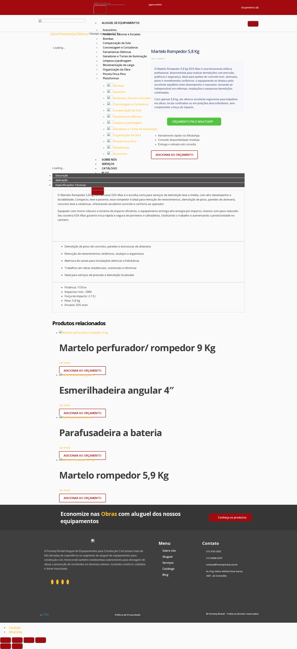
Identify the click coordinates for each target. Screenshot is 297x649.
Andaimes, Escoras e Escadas (121, 34)
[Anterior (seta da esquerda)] (5, 646)
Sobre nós (109, 159)
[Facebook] (52, 582)
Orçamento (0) (249, 7)
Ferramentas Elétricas (74, 34)
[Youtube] (76, 7)
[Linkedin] (65, 7)
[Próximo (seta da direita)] (17, 646)
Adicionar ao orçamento (174, 155)
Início (54, 34)
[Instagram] (54, 7)
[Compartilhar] (28, 640)
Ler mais (64, 363)
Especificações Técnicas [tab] (71, 185)
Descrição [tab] (62, 175)
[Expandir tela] (17, 640)
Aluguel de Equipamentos (121, 23)
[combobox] (109, 3)
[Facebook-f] (42, 7)
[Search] (100, 9)
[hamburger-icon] (253, 24)
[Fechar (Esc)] (40, 640)
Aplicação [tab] (62, 180)
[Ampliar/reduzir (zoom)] (5, 640)
